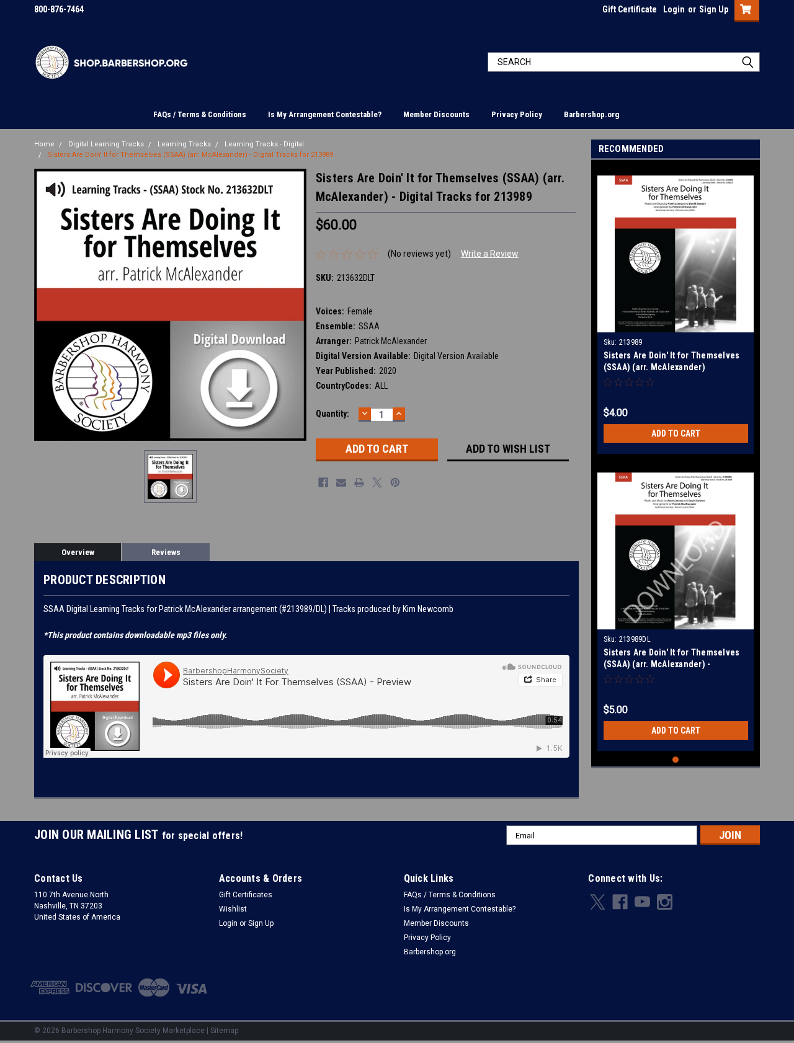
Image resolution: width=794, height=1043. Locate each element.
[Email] (341, 482)
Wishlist (233, 909)
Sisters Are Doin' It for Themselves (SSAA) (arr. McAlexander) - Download (672, 664)
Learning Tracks (184, 144)
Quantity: (332, 414)
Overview (77, 552)
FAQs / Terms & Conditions (199, 114)
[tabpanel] (675, 310)
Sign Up (713, 9)
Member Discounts (436, 114)
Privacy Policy (516, 114)
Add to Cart (675, 433)
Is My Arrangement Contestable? (324, 114)
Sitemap (224, 1030)
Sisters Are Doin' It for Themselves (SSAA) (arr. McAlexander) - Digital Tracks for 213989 (190, 155)
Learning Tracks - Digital (264, 144)
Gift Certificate (629, 9)
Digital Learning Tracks (106, 144)
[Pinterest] (395, 482)
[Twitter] (377, 482)
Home (44, 144)
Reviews (166, 552)
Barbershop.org (591, 114)
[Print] (359, 482)
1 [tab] (675, 760)
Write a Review (490, 254)
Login (674, 9)
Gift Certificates (245, 894)
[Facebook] (323, 482)
